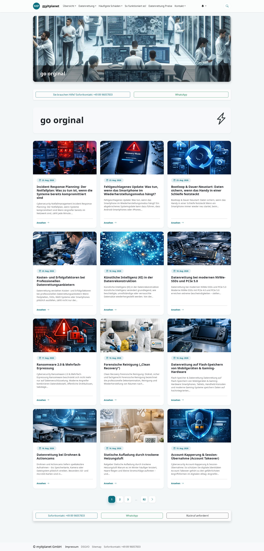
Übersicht (68, 6)
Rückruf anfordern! (197, 515)
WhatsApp (181, 94)
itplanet (50, 6)
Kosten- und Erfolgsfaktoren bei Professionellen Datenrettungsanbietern (61, 281)
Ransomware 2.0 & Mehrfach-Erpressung (59, 366)
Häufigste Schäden (110, 6)
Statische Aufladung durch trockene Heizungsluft (131, 456)
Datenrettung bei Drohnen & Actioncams (59, 456)
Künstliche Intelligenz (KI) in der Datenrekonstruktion (128, 279)
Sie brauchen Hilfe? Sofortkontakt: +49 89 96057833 (83, 94)
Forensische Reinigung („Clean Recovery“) (127, 366)
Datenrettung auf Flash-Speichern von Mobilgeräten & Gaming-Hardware (197, 368)
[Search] (227, 6)
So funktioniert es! (135, 6)
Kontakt (179, 6)
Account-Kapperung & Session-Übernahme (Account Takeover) (195, 456)
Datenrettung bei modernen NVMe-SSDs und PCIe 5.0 (198, 279)
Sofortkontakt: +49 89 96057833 (66, 515)
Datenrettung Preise (160, 6)
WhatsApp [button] (132, 515)
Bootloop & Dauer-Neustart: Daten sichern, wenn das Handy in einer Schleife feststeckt (197, 190)
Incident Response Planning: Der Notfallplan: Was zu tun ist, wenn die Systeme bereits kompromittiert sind (64, 192)
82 (144, 499)
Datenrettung (86, 6)
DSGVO (85, 546)
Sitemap (96, 546)
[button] (204, 6)
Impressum (72, 546)
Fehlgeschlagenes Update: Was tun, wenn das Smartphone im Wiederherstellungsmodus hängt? (131, 190)
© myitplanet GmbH (47, 547)
